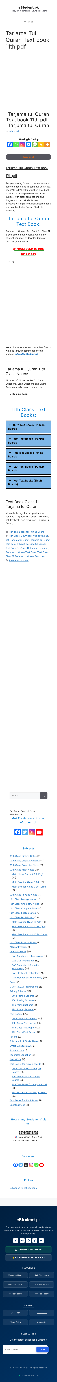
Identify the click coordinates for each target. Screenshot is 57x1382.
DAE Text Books (18, 951)
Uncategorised (17, 1105)
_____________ (42, 1313)
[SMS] (35, 144)
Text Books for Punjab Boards (25, 1064)
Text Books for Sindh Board (24, 1100)
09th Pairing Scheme (23, 995)
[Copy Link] (41, 144)
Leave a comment (18, 560)
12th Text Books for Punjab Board (29, 1092)
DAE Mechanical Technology (27, 977)
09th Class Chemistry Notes (25, 860)
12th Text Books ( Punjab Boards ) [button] (26, 468)
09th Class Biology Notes (23, 856)
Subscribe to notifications (23, 1188)
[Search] (43, 795)
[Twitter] (25, 832)
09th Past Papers (15, 1284)
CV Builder (15, 1313)
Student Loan (17, 1050)
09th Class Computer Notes (24, 865)
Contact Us (41, 1322)
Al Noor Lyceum (18, 947)
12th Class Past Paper (23, 1032)
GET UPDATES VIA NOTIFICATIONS (30, 1258)
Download (26, 535)
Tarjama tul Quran (19, 540)
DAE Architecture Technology (27, 956)
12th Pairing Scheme (23, 1009)
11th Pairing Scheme (22, 1005)
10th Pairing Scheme (23, 1000)
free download (40, 535)
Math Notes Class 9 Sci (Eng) (27, 874)
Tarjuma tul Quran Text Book (21, 552)
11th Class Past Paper (23, 1027)
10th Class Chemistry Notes (24, 903)
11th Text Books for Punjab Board (26, 531)
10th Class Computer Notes (24, 908)
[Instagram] (22, 144)
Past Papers (16, 1014)
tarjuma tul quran (39, 548)
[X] (26, 1165)
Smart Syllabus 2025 (21, 1045)
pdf (7, 540)
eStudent (28, 1219)
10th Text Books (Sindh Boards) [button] (25, 482)
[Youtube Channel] (39, 832)
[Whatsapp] (16, 144)
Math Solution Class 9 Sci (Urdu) (29, 886)
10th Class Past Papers (24, 1023)
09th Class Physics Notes (23, 894)
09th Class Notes (15, 1275)
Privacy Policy (15, 1322)
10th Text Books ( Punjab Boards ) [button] (26, 440)
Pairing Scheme (18, 991)
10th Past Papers (42, 1284)
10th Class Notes (42, 1275)
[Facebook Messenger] (28, 144)
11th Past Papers (15, 1294)
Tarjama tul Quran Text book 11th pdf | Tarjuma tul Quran (28, 119)
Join (42, 1349)
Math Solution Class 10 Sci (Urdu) (29, 934)
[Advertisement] (28, 81)
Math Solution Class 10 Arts (26, 922)
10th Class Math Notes (22, 917)
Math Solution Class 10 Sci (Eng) (29, 926)
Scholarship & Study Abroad (24, 1041)
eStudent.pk (28, 7)
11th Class (14, 535)
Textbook (40, 556)
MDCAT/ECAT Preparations (24, 986)
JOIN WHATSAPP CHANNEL (30, 1250)
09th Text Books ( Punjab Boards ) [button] (26, 426)
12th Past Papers (42, 1294)
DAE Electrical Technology (26, 973)
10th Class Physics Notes (23, 942)
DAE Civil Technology (23, 960)
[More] (47, 144)
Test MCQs (15, 1059)
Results (13, 1036)
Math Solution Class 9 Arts (26, 882)
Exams (13, 982)
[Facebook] (10, 144)
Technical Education (20, 1055)
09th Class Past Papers (24, 1018)
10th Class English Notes (23, 913)
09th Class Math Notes (22, 869)
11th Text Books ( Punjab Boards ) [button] (25, 454)
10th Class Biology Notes (23, 899)
